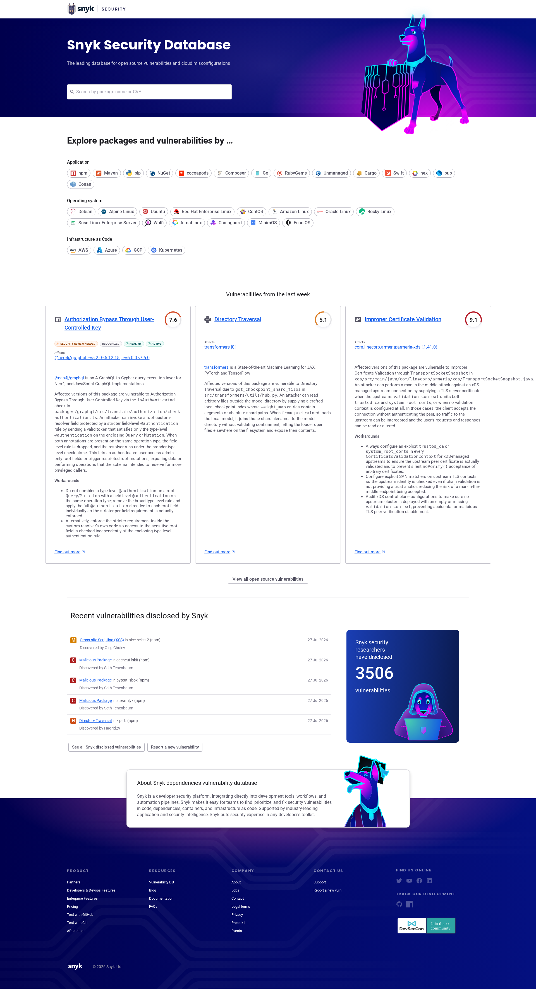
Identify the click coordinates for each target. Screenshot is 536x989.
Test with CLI (77, 923)
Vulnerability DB (161, 882)
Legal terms (240, 906)
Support (320, 882)
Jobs (235, 890)
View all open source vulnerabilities (268, 579)
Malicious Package (95, 660)
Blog (152, 890)
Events (236, 931)
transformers (220, 347)
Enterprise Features (82, 898)
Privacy (237, 914)
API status (75, 931)
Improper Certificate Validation (403, 319)
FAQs (153, 906)
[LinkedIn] (429, 882)
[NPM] (409, 906)
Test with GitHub (80, 914)
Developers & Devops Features (91, 890)
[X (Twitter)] (399, 882)
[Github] (399, 906)
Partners (73, 882)
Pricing (72, 906)
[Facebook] (419, 882)
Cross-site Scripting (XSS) (102, 640)
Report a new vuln (327, 890)
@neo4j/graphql (102, 357)
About (236, 882)
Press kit (238, 923)
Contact (237, 898)
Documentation (161, 898)
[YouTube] (409, 882)
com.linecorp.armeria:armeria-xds (396, 347)
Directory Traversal (237, 319)
